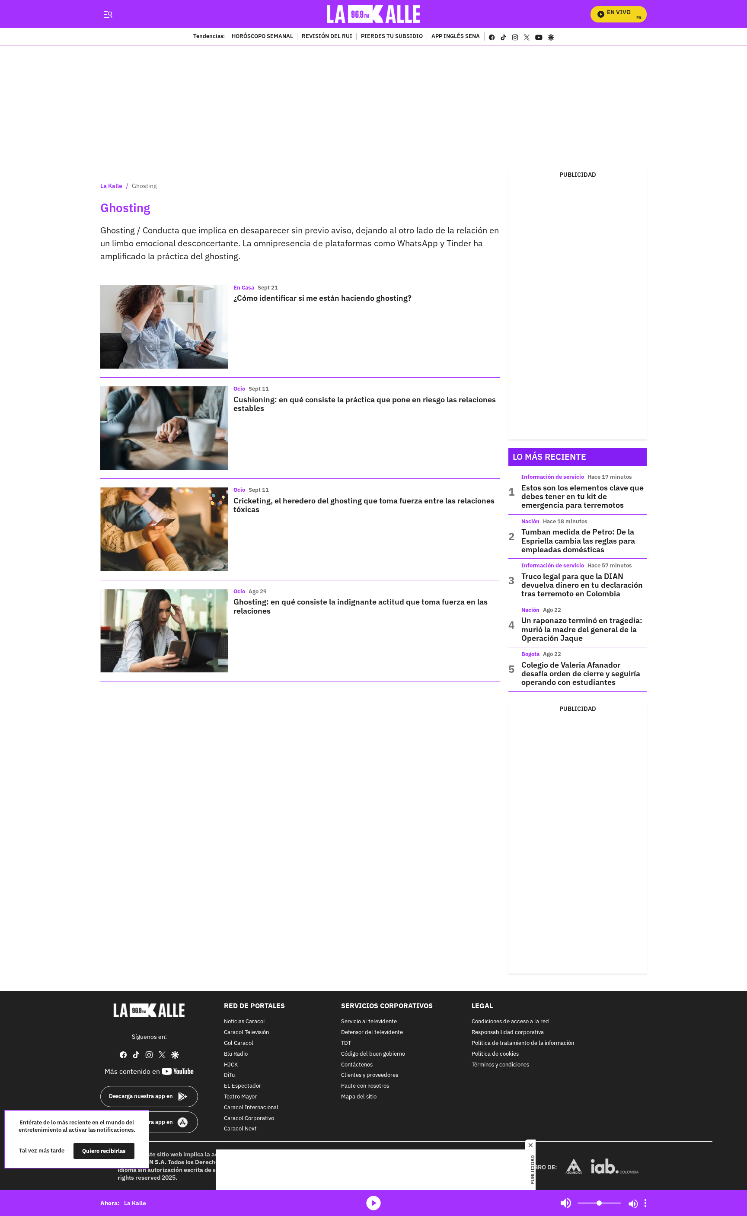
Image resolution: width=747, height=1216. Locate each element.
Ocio (239, 388)
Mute (566, 1203)
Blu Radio (236, 1054)
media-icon (373, 1203)
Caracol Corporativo (249, 1118)
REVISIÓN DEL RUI (327, 36)
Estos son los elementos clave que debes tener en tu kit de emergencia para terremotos (582, 496)
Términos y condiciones (500, 1064)
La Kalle (111, 186)
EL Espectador (242, 1086)
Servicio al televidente (369, 1022)
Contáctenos (357, 1064)
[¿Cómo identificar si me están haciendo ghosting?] (164, 327)
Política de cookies (495, 1054)
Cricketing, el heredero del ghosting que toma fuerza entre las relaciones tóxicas (364, 505)
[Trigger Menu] (107, 14)
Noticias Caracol (244, 1022)
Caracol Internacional (251, 1108)
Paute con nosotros (365, 1086)
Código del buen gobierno (373, 1054)
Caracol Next (240, 1129)
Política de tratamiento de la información (523, 1043)
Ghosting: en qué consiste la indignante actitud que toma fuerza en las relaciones (360, 606)
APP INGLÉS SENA (455, 36)
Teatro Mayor (240, 1097)
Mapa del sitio (359, 1097)
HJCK (231, 1064)
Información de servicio (552, 477)
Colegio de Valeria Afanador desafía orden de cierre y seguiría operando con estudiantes (580, 674)
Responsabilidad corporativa (508, 1032)
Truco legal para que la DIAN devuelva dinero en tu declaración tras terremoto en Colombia (582, 585)
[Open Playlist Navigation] (645, 1203)
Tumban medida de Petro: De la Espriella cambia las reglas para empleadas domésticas (578, 540)
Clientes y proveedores (369, 1075)
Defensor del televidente (372, 1032)
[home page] (374, 14)
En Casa (243, 287)
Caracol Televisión (246, 1032)
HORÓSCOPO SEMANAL (262, 36)
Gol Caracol (238, 1043)
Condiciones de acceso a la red (510, 1022)
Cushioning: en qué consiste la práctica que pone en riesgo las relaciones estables (364, 404)
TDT (346, 1043)
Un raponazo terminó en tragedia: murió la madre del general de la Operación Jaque (581, 629)
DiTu (229, 1075)
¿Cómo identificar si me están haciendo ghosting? (322, 298)
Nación (530, 521)
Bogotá (530, 654)
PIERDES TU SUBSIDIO (392, 36)
